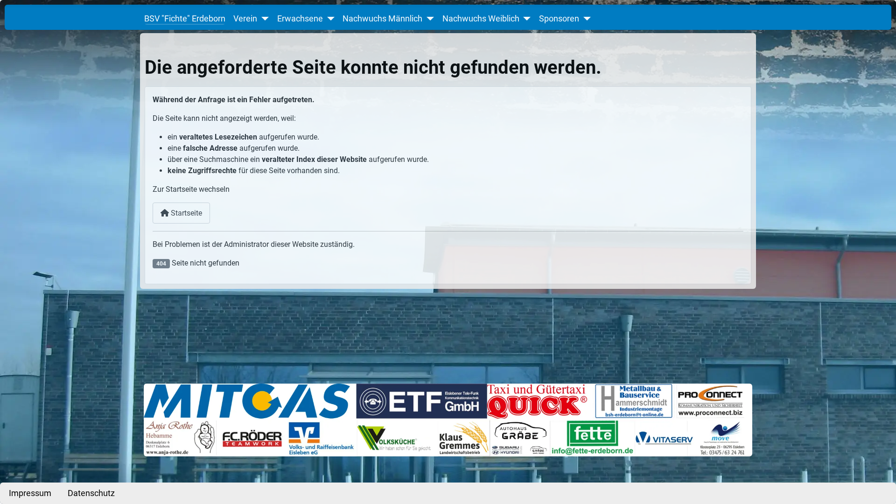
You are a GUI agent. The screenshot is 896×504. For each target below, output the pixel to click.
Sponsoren (559, 18)
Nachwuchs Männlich (382, 18)
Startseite (185, 213)
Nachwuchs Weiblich (480, 18)
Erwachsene (300, 18)
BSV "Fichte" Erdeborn (184, 18)
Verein (245, 18)
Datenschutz (91, 493)
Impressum (30, 493)
